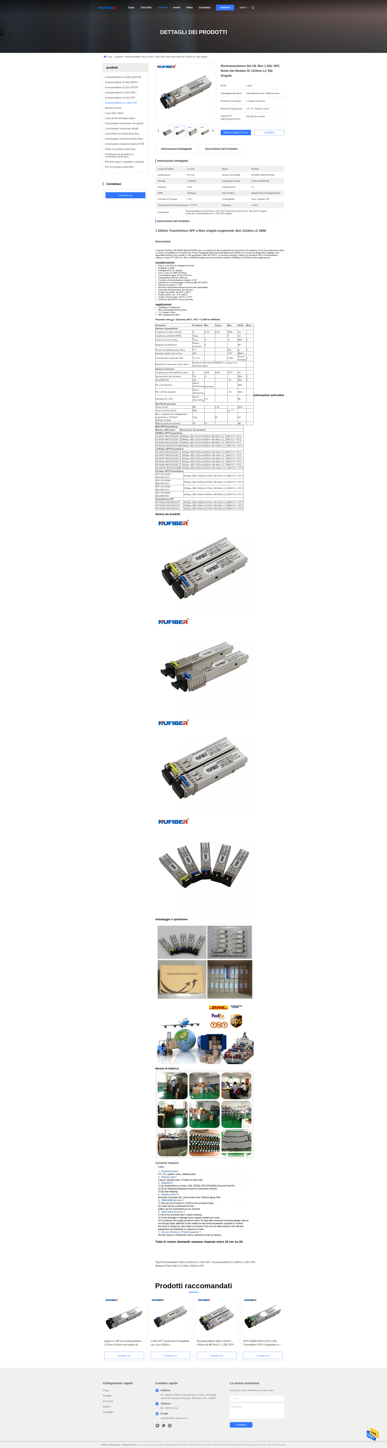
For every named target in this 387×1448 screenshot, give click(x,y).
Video (189, 7)
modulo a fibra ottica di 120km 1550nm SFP (179, 1266)
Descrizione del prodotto (221, 148)
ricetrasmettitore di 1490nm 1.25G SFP (233, 1262)
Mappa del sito (130, 1444)
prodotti (162, 7)
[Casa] (107, 7)
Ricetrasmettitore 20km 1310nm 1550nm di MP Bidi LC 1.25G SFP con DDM (215, 1343)
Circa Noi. (146, 7)
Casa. (131, 7)
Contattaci (205, 7)
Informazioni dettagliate (176, 148)
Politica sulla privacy (110, 1444)
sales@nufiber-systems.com (174, 1418)
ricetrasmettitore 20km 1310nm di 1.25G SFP (185, 1262)
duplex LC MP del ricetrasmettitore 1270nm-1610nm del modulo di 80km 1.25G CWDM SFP (122, 1343)
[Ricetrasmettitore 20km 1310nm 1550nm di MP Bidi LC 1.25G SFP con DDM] (216, 1318)
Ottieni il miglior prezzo (235, 132)
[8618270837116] (163, 1426)
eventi (176, 7)
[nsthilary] (170, 1426)
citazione (225, 7)
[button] (108, 1325)
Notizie (106, 1406)
